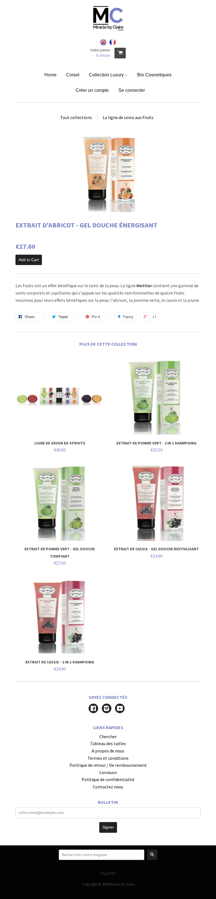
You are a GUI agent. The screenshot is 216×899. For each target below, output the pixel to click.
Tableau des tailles (108, 743)
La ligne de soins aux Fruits (128, 117)
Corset (72, 74)
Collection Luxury (107, 74)
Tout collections (76, 117)
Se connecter (131, 90)
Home (50, 74)
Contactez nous (108, 787)
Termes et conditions (108, 758)
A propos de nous (108, 751)
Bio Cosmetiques (154, 74)
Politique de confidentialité (108, 779)
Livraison (108, 772)
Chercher (108, 736)
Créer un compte (92, 90)
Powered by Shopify (108, 891)
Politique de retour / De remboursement (108, 765)
